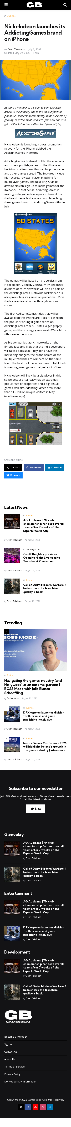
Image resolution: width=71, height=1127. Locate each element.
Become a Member (15, 1036)
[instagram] (43, 1107)
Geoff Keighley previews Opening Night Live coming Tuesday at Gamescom (41, 557)
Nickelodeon (12, 144)
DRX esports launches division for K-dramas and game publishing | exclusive (43, 716)
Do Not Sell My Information (20, 1081)
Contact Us (10, 1051)
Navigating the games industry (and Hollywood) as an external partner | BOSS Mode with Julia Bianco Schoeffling (33, 686)
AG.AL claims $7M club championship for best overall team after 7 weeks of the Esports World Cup (43, 525)
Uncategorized (33, 549)
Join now (50, 120)
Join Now (35, 808)
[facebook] (28, 1107)
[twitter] (21, 1107)
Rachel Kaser (13, 698)
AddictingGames (36, 388)
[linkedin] (50, 1107)
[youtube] (35, 1107)
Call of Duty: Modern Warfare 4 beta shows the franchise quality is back (44, 588)
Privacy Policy (12, 1074)
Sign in (8, 1044)
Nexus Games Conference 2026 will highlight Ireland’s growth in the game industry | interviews (45, 746)
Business (12, 15)
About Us (9, 1059)
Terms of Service (14, 1066)
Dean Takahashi (16, 49)
